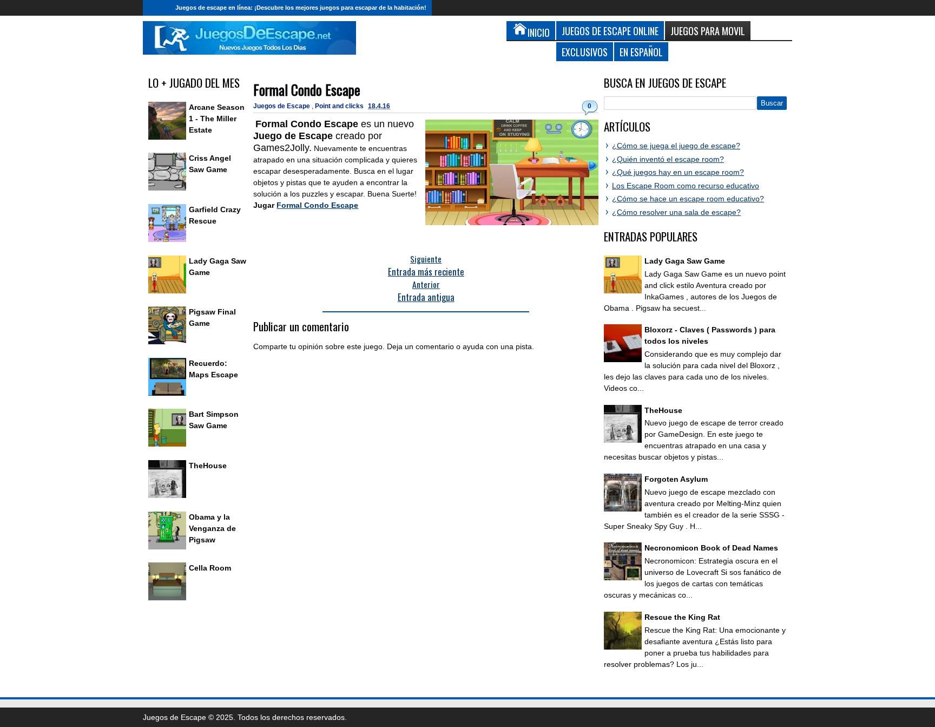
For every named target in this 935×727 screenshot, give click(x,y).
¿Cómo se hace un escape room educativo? (688, 198)
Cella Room (210, 568)
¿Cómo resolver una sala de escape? (676, 212)
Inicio (156, 8)
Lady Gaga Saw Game (684, 261)
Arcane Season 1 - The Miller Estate (217, 118)
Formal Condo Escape (306, 90)
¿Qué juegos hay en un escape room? (678, 172)
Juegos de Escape (282, 106)
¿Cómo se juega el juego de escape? (676, 145)
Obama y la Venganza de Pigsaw (212, 528)
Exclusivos (585, 51)
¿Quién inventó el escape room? (668, 159)
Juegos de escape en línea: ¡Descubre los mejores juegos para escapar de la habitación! (300, 7)
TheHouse (208, 465)
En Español (641, 51)
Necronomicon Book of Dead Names (711, 547)
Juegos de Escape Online (610, 30)
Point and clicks (340, 106)
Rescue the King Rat (682, 617)
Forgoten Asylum (676, 479)
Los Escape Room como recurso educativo (685, 185)
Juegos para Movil (707, 30)
